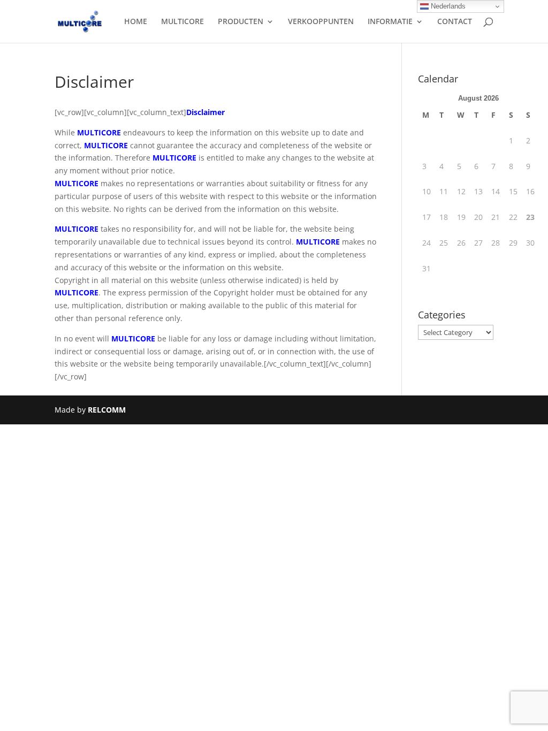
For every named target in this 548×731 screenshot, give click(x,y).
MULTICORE (182, 22)
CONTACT (454, 22)
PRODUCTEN (240, 22)
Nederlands (447, 6)
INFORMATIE (390, 22)
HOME (135, 22)
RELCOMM (107, 410)
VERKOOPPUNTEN (321, 22)
